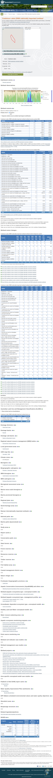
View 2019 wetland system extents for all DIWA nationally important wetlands (19, 268)
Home (5, 14)
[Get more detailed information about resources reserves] (14, 554)
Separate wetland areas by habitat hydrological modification (16, 115)
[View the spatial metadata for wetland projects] (14, 650)
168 (15, 734)
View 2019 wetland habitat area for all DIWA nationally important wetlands (18, 384)
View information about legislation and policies (11, 714)
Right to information (20, 770)
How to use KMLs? (26, 56)
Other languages (48, 770)
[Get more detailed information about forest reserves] (12, 549)
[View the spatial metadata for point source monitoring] (19, 634)
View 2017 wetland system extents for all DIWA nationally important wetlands (19, 270)
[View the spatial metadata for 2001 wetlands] (1, 278)
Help (13, 6)
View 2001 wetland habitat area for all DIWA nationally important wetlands (18, 393)
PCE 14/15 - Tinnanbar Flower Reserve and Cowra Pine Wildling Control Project (22, 664)
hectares (12, 112)
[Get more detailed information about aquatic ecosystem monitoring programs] (28, 620)
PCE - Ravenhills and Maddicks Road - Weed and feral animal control (19, 671)
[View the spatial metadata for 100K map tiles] (12, 452)
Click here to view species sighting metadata (8, 738)
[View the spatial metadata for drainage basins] (13, 430)
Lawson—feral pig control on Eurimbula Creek (14, 659)
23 (22, 736)
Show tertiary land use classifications (11, 411)
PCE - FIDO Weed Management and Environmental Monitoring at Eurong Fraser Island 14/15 (25, 666)
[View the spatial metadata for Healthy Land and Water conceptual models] (31, 609)
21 (22, 734)
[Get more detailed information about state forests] (10, 543)
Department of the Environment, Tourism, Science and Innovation (27, 10)
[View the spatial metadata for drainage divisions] (15, 425)
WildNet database (23, 740)
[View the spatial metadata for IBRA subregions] (14, 479)
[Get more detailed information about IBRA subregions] (12, 479)
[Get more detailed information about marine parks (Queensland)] (19, 522)
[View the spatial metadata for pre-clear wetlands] (1, 280)
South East (5, 583)
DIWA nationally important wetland (15, 61)
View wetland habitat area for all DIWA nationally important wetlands (16, 214)
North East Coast (6, 427)
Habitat (3, 152)
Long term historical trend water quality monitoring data (15, 627)
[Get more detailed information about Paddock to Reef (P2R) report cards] (25, 681)
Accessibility (27, 770)
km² (11, 114)
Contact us (8, 6)
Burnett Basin (6, 617)
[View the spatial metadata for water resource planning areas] (23, 615)
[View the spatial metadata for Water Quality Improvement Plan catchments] (32, 689)
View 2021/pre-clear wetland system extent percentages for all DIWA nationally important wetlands (24, 282)
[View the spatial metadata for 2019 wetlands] (1, 268)
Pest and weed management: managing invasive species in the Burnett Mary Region (23, 673)
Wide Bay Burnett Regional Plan (10, 502)
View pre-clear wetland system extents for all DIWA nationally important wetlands (20, 280)
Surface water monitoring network (10, 631)
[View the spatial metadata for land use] (42, 409)
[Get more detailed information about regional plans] (11, 500)
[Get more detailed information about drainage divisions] (14, 425)
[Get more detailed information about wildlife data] (6, 717)
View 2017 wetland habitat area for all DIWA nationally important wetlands (18, 385)
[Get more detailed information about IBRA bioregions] (12, 473)
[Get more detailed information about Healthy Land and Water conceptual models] (30, 609)
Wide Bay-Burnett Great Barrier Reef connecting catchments (16, 588)
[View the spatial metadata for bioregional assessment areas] (23, 484)
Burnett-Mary (6, 684)
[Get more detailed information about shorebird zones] (12, 701)
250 (15, 736)
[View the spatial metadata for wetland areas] (13, 108)
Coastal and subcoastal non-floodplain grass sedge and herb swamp (18, 594)
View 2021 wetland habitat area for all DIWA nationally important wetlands (18, 382)
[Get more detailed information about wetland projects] (13, 650)
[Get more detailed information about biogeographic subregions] (19, 468)
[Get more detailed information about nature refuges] (11, 575)
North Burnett (6, 448)
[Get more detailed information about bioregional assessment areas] (21, 484)
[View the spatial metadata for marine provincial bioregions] (20, 495)
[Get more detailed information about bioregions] (9, 462)
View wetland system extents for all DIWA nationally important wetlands (17, 142)
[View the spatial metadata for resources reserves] (16, 554)
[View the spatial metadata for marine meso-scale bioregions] (21, 489)
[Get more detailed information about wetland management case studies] (24, 645)
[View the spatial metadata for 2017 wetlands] (1, 270)
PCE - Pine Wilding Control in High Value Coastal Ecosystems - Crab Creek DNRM (22, 670)
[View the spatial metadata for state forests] (11, 543)
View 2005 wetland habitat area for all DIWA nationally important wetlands (18, 391)
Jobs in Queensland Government (37, 770)
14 (28, 736)
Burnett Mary (5, 691)
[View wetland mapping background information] (12, 108)
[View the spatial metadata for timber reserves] (13, 559)
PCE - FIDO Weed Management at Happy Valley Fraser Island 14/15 (19, 668)
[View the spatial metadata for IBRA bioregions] (13, 473)
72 (15, 728)
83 (37, 724)
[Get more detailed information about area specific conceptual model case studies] (31, 676)
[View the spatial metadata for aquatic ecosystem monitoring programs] (30, 620)
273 (37, 736)
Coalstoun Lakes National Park (10, 518)
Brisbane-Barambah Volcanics (9, 481)
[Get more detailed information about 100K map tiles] (11, 452)
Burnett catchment (7, 82)
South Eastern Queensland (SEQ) (10, 475)
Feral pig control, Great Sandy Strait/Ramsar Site (15, 658)
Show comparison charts (26, 105)
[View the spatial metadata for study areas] (9, 527)
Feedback (27, 771)
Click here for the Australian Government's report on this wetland (16, 72)
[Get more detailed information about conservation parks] (14, 538)
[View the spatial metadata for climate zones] (12, 457)
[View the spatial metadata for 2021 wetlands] (1, 266)
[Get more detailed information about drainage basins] (12, 430)
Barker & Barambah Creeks (9, 438)
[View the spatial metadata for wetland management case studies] (26, 645)
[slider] (51, 90)
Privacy (13, 770)
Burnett (4, 432)
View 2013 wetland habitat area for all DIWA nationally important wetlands (18, 387)
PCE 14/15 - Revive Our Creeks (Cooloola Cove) (15, 663)
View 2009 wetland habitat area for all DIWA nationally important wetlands (18, 389)
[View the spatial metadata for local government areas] (19, 446)
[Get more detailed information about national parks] (11, 516)
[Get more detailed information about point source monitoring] (17, 634)
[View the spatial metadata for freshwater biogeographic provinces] (27, 581)
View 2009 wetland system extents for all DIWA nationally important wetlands (19, 274)
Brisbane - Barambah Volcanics (10, 470)
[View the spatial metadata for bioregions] (10, 462)
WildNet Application (22, 748)
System (3, 121)
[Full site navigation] (2, 14)
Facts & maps (12, 14)
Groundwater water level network (10, 626)
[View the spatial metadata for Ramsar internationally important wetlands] (31, 511)
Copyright (3, 770)
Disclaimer (9, 770)
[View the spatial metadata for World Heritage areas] (17, 505)
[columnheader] (9, 416)
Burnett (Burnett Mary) (9, 692)
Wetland (29, 748)
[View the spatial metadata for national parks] (12, 516)
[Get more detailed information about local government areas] (17, 446)
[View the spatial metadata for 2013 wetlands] (1, 272)
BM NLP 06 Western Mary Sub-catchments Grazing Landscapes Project (20, 653)
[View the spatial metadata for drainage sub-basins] (16, 436)
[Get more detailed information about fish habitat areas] (13, 565)
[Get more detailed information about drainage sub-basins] (15, 436)
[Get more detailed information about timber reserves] (12, 559)
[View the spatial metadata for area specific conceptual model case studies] (32, 676)
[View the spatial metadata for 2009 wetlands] (1, 274)
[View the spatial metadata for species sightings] (7, 717)
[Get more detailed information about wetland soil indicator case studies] (25, 640)
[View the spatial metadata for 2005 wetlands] (1, 276)
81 (15, 724)
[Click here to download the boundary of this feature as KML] (3, 459)
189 (37, 734)
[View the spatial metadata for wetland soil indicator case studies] (26, 640)
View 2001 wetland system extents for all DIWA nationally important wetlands (19, 278)
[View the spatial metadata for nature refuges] (12, 575)
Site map (3, 6)
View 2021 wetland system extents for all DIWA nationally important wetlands (19, 266)
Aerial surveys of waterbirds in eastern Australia (13, 622)
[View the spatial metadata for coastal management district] (22, 570)
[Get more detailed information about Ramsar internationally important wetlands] (30, 511)
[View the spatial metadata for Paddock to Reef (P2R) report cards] (26, 681)
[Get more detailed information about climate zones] (11, 457)
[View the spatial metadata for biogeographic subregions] (20, 468)
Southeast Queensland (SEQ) (9, 465)
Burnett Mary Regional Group (9, 443)
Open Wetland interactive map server (14, 51)
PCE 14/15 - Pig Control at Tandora (12, 661)
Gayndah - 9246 (28, 29)
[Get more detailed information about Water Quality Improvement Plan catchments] (31, 689)
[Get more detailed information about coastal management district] (20, 570)
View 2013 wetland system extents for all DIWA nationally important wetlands (19, 272)
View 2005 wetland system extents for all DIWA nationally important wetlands (19, 276)
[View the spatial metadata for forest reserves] (13, 549)
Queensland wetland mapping (9, 629)
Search (50, 6)
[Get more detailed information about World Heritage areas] (15, 505)
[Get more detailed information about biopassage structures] (16, 706)
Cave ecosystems (7, 606)
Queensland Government (26, 776)
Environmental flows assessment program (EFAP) (14, 624)
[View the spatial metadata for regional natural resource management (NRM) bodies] (38, 441)
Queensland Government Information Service (19, 22)
